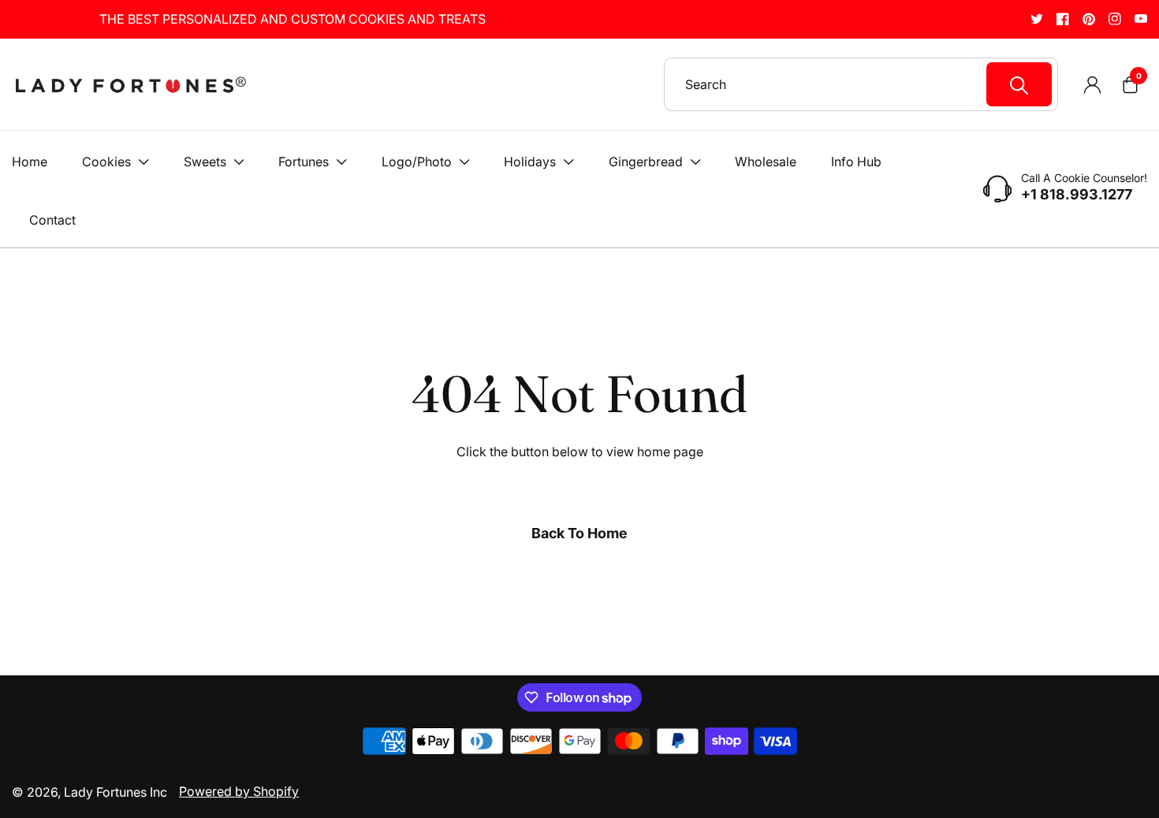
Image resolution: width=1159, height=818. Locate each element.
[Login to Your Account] (1092, 84)
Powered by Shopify (239, 791)
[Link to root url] (130, 84)
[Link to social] (1036, 18)
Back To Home (579, 533)
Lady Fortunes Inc (115, 792)
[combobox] (868, 84)
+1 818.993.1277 (1076, 195)
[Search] (1019, 84)
